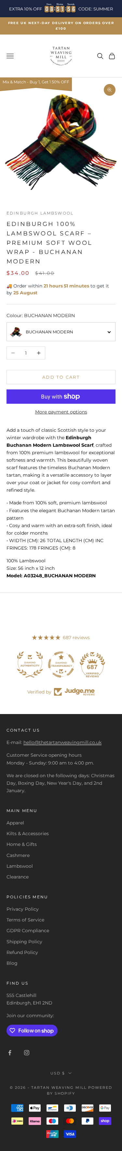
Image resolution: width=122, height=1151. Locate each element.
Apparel (15, 823)
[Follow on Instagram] (26, 1052)
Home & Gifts (22, 844)
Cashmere (18, 855)
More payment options (61, 412)
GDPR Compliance (28, 930)
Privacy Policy (23, 909)
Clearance (18, 877)
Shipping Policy (24, 942)
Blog (12, 963)
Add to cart (61, 377)
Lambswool (20, 866)
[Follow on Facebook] (10, 1052)
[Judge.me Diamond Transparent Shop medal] (61, 665)
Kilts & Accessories (28, 833)
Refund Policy (22, 952)
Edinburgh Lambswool (40, 213)
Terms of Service (25, 920)
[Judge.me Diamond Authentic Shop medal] (30, 665)
